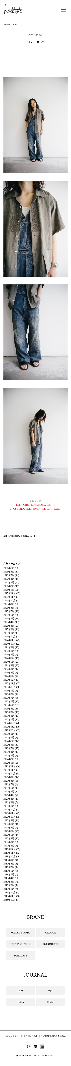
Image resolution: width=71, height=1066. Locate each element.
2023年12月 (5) (11, 680)
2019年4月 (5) (10, 878)
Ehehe (50, 1002)
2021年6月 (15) (11, 788)
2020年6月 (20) (11, 831)
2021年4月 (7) (10, 795)
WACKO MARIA (20, 932)
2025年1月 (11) (11, 633)
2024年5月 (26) (11, 662)
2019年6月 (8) (10, 871)
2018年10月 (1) (11, 899)
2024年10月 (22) (11, 644)
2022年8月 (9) (10, 737)
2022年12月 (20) (11, 723)
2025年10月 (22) (11, 600)
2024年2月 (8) (10, 672)
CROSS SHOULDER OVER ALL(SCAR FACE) (35, 508)
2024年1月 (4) (10, 676)
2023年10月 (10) (11, 687)
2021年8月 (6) (10, 781)
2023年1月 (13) (11, 719)
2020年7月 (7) (10, 827)
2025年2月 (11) (11, 629)
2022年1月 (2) (10, 762)
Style (15, 24)
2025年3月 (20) (11, 625)
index (35, 1024)
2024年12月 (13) (11, 636)
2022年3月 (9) (10, 755)
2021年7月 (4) (10, 784)
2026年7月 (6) (10, 568)
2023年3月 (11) (11, 712)
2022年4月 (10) (11, 752)
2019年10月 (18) (11, 856)
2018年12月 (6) (11, 892)
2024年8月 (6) (10, 651)
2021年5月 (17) (11, 791)
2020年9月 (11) (11, 820)
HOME (7, 24)
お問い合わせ (32, 1036)
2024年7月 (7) (10, 654)
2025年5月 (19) (11, 618)
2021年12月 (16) (11, 766)
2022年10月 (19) (11, 730)
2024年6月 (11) (11, 658)
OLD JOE (50, 932)
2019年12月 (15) (11, 849)
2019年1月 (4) (10, 889)
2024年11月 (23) (11, 640)
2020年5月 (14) (11, 835)
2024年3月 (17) (11, 669)
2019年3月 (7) (10, 881)
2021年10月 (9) (11, 773)
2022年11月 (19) (11, 726)
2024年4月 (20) (11, 665)
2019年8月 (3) (10, 863)
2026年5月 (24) (11, 575)
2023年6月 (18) (11, 701)
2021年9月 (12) (11, 777)
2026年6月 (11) (11, 571)
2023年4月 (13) (11, 708)
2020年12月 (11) (11, 809)
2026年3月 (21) (11, 582)
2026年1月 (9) (10, 589)
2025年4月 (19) (11, 622)
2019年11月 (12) (11, 853)
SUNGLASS (20, 955)
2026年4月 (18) (11, 579)
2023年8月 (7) (10, 694)
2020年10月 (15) (11, 817)
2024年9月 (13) (11, 647)
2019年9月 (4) (10, 860)
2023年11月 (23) (11, 683)
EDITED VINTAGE (20, 944)
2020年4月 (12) (11, 838)
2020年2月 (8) (10, 845)
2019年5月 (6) (10, 874)
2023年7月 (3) (10, 698)
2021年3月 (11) (11, 799)
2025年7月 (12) (11, 611)
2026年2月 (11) (11, 586)
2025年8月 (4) (10, 607)
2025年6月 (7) (10, 615)
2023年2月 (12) (11, 716)
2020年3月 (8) (10, 842)
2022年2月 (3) (10, 759)
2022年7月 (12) (11, 741)
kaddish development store (13, 9)
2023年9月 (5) (10, 690)
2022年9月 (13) (11, 734)
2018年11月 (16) (11, 896)
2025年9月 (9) (10, 604)
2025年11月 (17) (11, 597)
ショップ (18, 1036)
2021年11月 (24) (11, 770)
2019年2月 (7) (10, 885)
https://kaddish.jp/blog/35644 (19, 535)
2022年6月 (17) (11, 744)
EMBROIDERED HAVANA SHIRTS (35, 504)
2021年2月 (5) (10, 802)
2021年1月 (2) (10, 806)
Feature (20, 1002)
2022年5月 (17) (11, 748)
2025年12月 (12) (11, 593)
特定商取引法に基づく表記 (53, 1036)
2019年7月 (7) (10, 867)
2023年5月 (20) (11, 705)
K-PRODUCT (50, 944)
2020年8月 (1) (10, 824)
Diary (20, 990)
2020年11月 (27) (11, 813)
